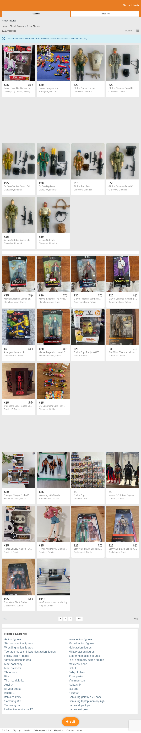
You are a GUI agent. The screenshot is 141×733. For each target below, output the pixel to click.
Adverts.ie (15, 5)
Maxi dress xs (12, 668)
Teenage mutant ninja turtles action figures (30, 651)
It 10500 (74, 692)
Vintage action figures (17, 659)
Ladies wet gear (78, 709)
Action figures (12, 639)
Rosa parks (76, 676)
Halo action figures (80, 647)
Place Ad (105, 14)
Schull (73, 668)
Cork (85, 498)
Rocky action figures (16, 655)
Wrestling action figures (18, 647)
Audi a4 (9, 684)
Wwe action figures (80, 639)
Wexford (53, 91)
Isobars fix (75, 684)
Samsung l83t (12, 701)
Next (136, 618)
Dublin (23, 302)
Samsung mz (12, 705)
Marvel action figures (81, 643)
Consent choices (74, 730)
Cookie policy (56, 730)
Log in (27, 730)
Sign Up (126, 5)
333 (79, 618)
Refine (128, 30)
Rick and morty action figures (86, 659)
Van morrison (77, 680)
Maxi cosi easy (13, 664)
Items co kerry (12, 697)
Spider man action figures (84, 655)
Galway (26, 91)
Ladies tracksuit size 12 (18, 709)
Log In (136, 5)
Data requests (40, 730)
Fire (6, 676)
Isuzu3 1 (9, 692)
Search (36, 14)
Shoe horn (10, 672)
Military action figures (82, 651)
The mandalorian (14, 680)
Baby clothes (77, 672)
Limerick (88, 91)
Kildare (56, 498)
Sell (72, 721)
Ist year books (12, 688)
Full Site (5, 730)
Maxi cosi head (78, 664)
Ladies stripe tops (79, 705)
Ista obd (73, 688)
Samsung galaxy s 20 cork (85, 697)
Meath (84, 355)
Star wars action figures (18, 643)
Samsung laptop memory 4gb (87, 701)
